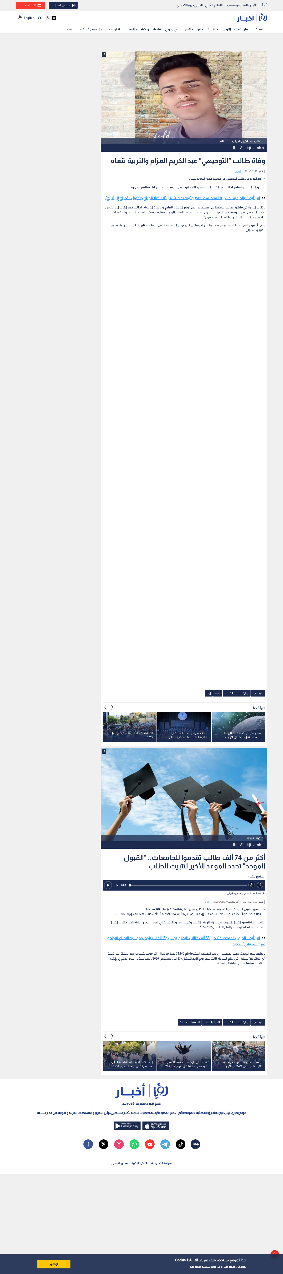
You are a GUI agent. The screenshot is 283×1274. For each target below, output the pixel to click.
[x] (103, 1144)
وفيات (69, 29)
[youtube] (150, 1144)
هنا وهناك (130, 29)
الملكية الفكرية (139, 1163)
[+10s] (260, 885)
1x (117, 885)
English (28, 17)
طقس (188, 29)
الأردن (227, 29)
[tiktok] (180, 1144)
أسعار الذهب (243, 29)
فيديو (80, 29)
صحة (216, 29)
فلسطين (202, 29)
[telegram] (165, 1144)
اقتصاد (157, 29)
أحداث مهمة (96, 29)
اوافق (53, 1264)
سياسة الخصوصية (200, 1266)
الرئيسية (261, 29)
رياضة (145, 29)
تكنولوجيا (114, 29)
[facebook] (88, 1144)
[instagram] (119, 1144)
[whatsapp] (134, 1144)
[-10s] (251, 885)
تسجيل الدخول (62, 5)
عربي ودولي (172, 29)
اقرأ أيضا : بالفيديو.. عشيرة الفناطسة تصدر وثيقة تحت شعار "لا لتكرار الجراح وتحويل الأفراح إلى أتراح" (182, 198)
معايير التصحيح (119, 1163)
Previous (112, 707)
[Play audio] (108, 885)
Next (105, 707)
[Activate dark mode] (51, 18)
